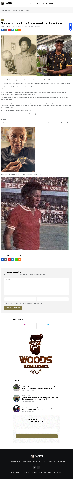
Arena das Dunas (26, 406)
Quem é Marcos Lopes (15, 461)
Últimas (51, 3)
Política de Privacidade (49, 461)
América (36, 3)
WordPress (50, 472)
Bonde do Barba (43, 3)
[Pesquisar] (71, 3)
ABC (31, 3)
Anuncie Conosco (37, 461)
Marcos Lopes (6, 26)
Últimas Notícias (27, 461)
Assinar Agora (36, 436)
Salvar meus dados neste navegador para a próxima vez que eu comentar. (24, 303)
